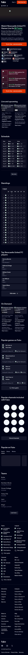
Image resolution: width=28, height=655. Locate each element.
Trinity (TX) (4, 494)
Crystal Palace (7, 58)
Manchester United (19, 58)
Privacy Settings (19, 631)
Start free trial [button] (21, 2)
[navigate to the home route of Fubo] (3, 2)
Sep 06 (4, 166)
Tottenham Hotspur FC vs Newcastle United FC (7, 118)
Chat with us (18, 634)
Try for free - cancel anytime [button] (14, 44)
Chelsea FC (19, 55)
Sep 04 (4, 146)
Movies (14, 451)
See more (14, 174)
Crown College (6, 488)
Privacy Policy (14, 652)
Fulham (5, 52)
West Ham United (8, 55)
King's (3, 505)
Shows (8, 451)
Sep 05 (4, 148)
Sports (3, 451)
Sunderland (14, 52)
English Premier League (15, 49)
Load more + (14, 512)
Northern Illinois (6, 483)
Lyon (2, 499)
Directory (21, 652)
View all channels (14, 438)
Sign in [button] (14, 2)
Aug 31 (4, 143)
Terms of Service (5, 652)
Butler (3, 477)
